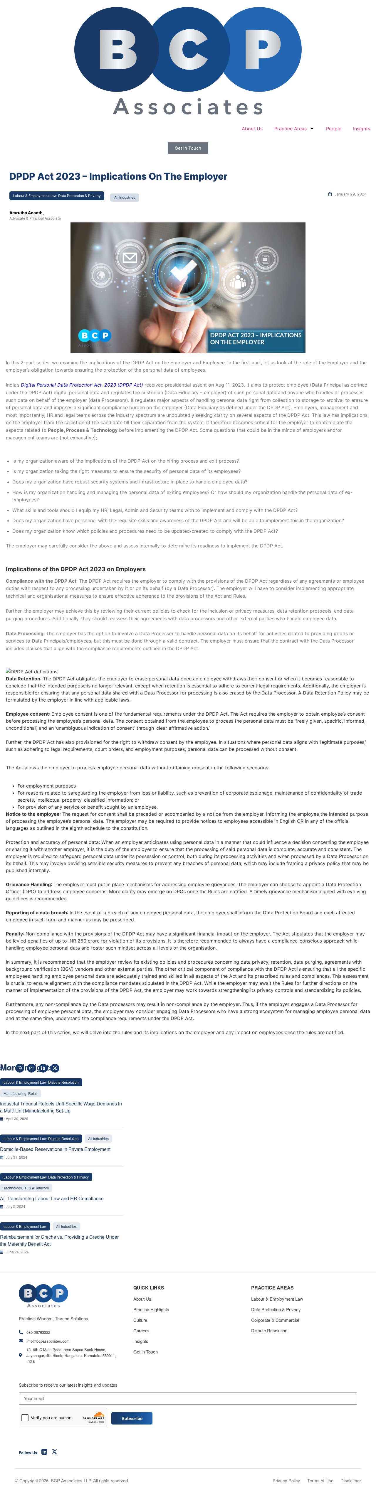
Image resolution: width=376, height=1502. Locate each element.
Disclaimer (350, 1480)
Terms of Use (320, 1480)
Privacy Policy (286, 1480)
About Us (252, 129)
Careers (141, 1330)
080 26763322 (38, 1332)
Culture (140, 1320)
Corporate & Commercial (275, 1320)
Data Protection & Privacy (276, 1309)
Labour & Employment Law (277, 1299)
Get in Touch (145, 1351)
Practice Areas (290, 129)
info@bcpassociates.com (48, 1341)
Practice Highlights (151, 1309)
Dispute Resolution (269, 1330)
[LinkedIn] (44, 1453)
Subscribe (132, 1418)
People (333, 129)
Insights (361, 129)
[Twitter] (55, 1453)
